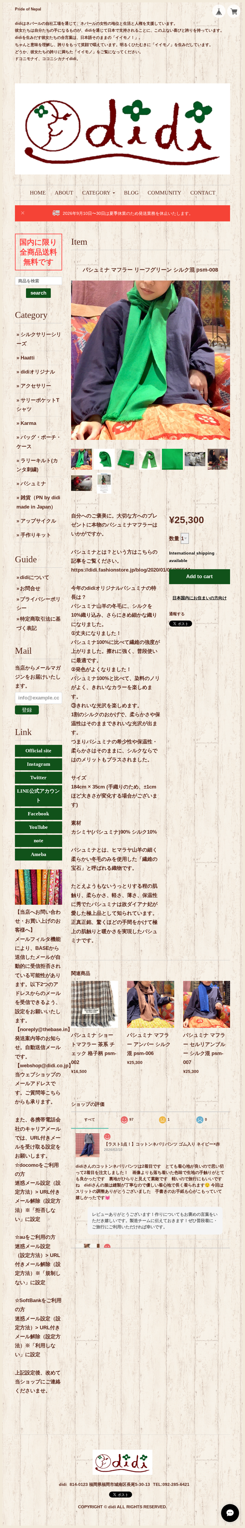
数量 (174, 538)
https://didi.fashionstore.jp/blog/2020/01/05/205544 (130, 570)
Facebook (38, 814)
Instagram (38, 764)
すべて (89, 1119)
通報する (177, 614)
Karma (28, 423)
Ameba (38, 854)
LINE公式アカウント (38, 795)
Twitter (38, 777)
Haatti (28, 358)
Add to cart (199, 576)
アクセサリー (36, 386)
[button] (99, 192)
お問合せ (30, 588)
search (38, 293)
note (38, 840)
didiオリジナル (38, 372)
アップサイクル (38, 521)
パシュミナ (33, 483)
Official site (38, 751)
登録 (27, 710)
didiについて (34, 577)
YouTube (38, 827)
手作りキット (36, 535)
